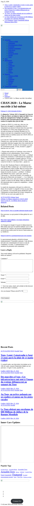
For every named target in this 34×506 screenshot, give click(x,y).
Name (3, 275)
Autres (10, 77)
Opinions (7, 74)
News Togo (20, 477)
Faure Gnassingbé (6, 475)
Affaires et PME (13, 41)
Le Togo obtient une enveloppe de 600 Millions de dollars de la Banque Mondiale (19, 17)
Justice (15, 477)
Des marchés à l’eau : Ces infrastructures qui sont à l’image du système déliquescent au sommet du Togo (18, 9)
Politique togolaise (27, 477)
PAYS (12, 351)
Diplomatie (11, 43)
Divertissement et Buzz (15, 45)
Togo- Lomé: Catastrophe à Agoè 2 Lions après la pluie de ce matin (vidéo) (19, 5)
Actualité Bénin (13, 469)
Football (25, 475)
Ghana (10, 67)
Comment (4, 258)
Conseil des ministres (11, 86)
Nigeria (10, 72)
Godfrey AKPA (5, 371)
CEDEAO (22, 472)
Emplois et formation (14, 48)
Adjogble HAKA (16, 111)
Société (10, 55)
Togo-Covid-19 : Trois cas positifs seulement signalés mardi (16, 210)
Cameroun (11, 65)
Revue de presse (13, 53)
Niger (10, 71)
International (8, 60)
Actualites (7, 40)
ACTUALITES (5, 197)
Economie (11, 79)
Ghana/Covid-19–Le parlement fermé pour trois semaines (16, 235)
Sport (10, 57)
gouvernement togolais (7, 477)
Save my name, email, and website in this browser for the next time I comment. (17, 287)
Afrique (10, 62)
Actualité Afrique (4, 469)
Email (3, 278)
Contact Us (17, 501)
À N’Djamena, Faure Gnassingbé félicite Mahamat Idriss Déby (17, 21)
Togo (6, 59)
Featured (17, 474)
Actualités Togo (22, 469)
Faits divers (11, 50)
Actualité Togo (8, 471)
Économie (11, 47)
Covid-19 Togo (28, 472)
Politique (11, 52)
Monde (10, 69)
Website (3, 282)
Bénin (10, 64)
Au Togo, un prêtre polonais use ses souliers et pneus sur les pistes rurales (18, 14)
